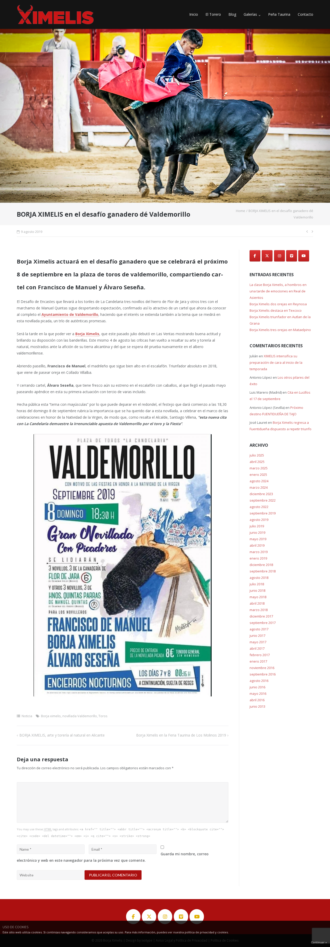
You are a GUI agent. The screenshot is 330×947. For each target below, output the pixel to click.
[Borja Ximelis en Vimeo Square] (291, 255)
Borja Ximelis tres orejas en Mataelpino (280, 329)
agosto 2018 (259, 577)
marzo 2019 (259, 551)
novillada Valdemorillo (79, 716)
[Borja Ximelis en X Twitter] (267, 255)
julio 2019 (257, 526)
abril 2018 (257, 603)
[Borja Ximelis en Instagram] (279, 255)
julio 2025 (257, 455)
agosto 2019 (259, 519)
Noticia (27, 716)
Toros (103, 716)
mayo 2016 (258, 693)
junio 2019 (257, 532)
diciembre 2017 (261, 616)
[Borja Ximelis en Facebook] (255, 255)
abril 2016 (257, 700)
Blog (232, 14)
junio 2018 (257, 590)
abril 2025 (257, 461)
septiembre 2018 (263, 571)
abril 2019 (257, 545)
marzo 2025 (259, 468)
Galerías (250, 14)
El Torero (213, 14)
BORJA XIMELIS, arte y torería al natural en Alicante (62, 735)
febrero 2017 (260, 655)
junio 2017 (257, 635)
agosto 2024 (259, 481)
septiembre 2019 (263, 513)
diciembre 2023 (261, 494)
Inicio (193, 14)
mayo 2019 (258, 539)
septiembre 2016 (263, 674)
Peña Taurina (279, 14)
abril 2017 (257, 648)
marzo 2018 (259, 609)
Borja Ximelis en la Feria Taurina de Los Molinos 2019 (181, 735)
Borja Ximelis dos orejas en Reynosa (278, 304)
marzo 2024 (259, 487)
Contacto (305, 14)
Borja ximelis (51, 716)
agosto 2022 (259, 506)
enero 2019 (258, 558)
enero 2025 (258, 474)
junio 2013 (257, 706)
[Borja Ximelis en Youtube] (303, 255)
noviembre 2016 (262, 667)
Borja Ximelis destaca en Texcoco (276, 310)
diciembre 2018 (261, 564)
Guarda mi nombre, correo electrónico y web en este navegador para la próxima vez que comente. (113, 857)
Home (240, 210)
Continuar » (319, 942)
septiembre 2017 (263, 622)
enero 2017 (258, 661)
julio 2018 (257, 584)
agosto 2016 (259, 680)
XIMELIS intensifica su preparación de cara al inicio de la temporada (276, 362)
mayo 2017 (258, 642)
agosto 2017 (259, 629)
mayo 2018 (258, 597)
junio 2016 (257, 687)
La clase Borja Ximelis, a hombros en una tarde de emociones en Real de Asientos (278, 291)
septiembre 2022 (263, 500)
